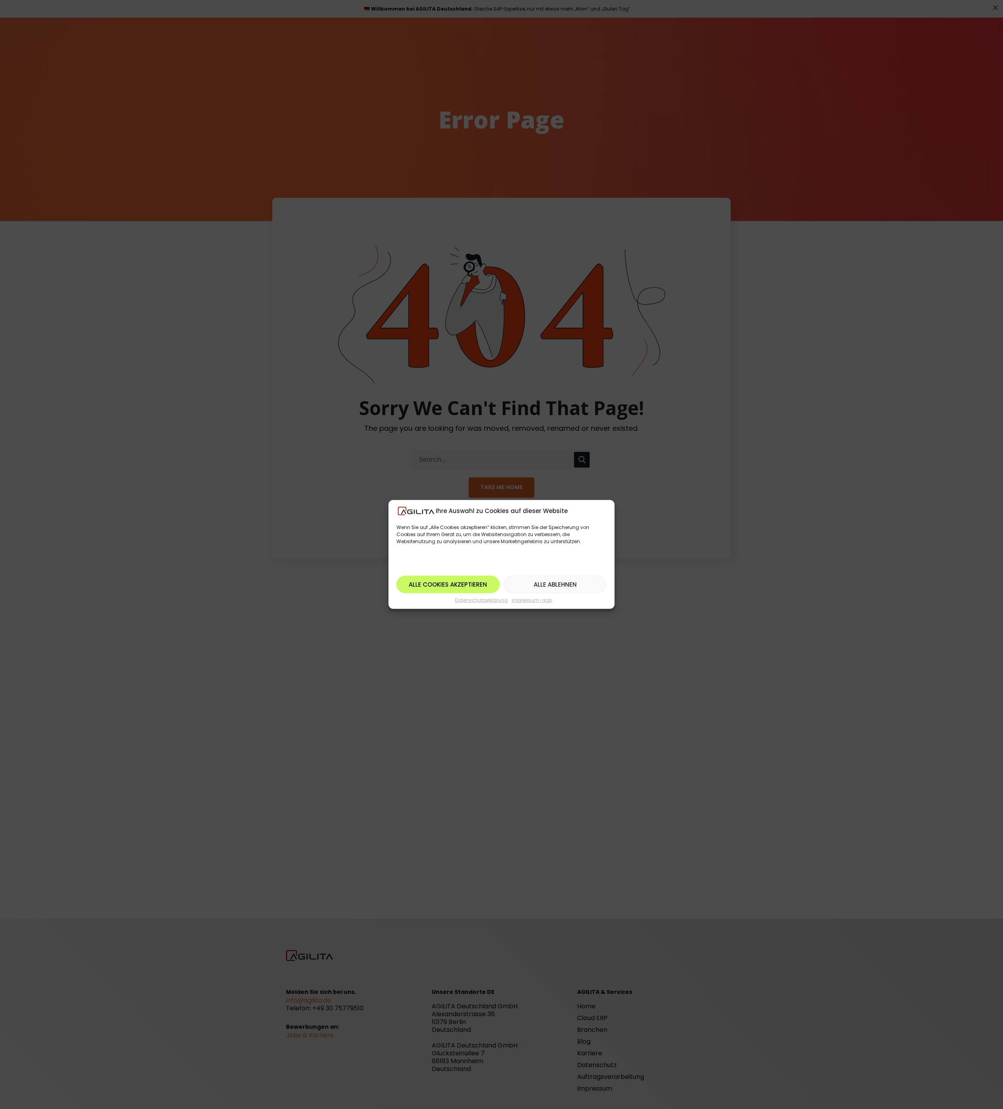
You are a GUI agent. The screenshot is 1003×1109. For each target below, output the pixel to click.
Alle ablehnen (555, 584)
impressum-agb (532, 600)
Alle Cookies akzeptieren (448, 584)
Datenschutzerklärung (481, 600)
